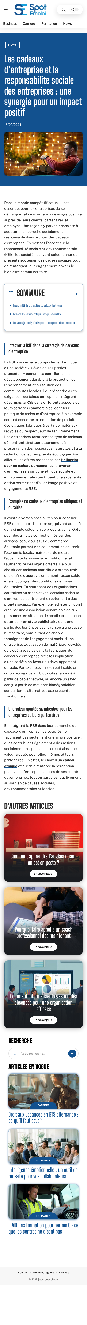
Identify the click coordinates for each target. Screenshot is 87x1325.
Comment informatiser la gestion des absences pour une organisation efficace (43, 1002)
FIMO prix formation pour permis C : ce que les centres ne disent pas (43, 1228)
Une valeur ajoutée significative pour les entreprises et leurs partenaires (44, 323)
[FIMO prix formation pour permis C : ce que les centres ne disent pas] (43, 1201)
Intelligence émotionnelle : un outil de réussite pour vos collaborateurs (43, 1173)
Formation (43, 1160)
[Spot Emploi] (30, 9)
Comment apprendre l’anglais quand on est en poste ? (44, 859)
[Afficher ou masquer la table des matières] (62, 293)
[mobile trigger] (7, 9)
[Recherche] (64, 9)
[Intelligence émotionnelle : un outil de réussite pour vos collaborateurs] (43, 1146)
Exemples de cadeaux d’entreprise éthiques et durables (37, 314)
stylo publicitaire (42, 621)
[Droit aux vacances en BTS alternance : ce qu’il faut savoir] (43, 1091)
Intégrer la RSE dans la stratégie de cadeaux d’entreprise (37, 305)
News (12, 44)
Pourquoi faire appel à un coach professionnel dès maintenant (43, 932)
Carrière (43, 1105)
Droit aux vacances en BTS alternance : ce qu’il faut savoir (43, 1117)
